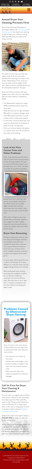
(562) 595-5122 (16, 5)
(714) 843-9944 (5, 5)
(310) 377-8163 (26, 5)
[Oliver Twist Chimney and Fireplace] (6, 7)
